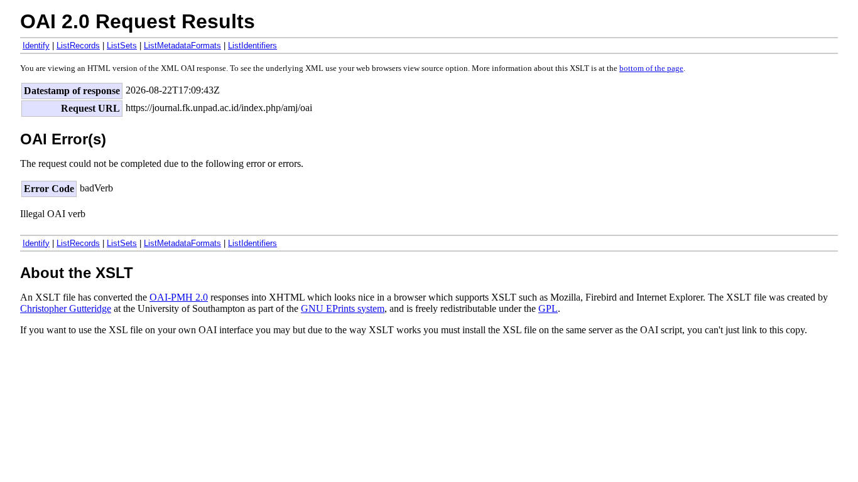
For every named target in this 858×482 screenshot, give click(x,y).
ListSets (122, 45)
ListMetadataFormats (182, 45)
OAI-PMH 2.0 (178, 297)
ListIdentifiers (252, 45)
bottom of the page (651, 68)
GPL (548, 308)
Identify (36, 45)
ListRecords (78, 45)
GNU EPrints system (342, 308)
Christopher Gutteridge (65, 308)
